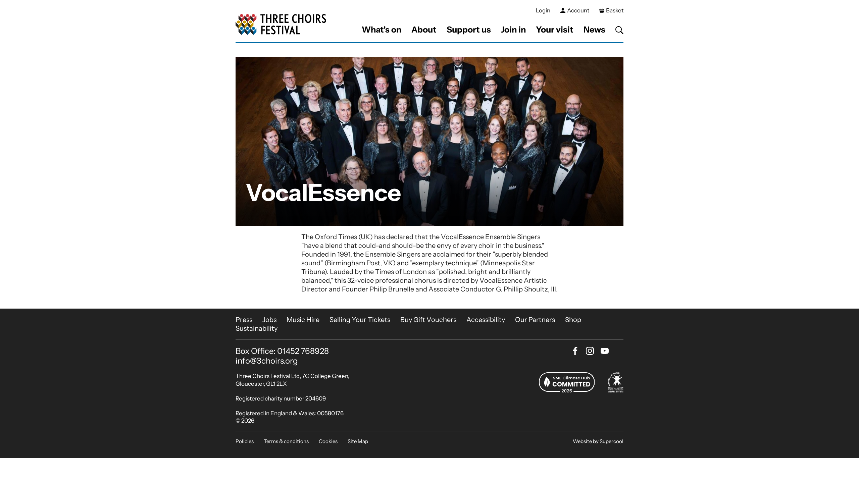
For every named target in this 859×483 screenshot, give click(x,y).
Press (244, 320)
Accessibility (485, 320)
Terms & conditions (286, 441)
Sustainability (256, 328)
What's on (381, 29)
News (594, 29)
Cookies (328, 441)
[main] (429, 176)
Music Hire (303, 320)
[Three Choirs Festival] (281, 24)
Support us (469, 29)
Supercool (611, 441)
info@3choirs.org (267, 361)
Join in (513, 29)
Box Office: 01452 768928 (282, 351)
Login (543, 10)
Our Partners (535, 320)
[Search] (619, 30)
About (424, 29)
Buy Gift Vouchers (428, 320)
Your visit (554, 29)
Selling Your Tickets (360, 320)
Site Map (358, 441)
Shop (573, 320)
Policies (245, 441)
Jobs (269, 320)
